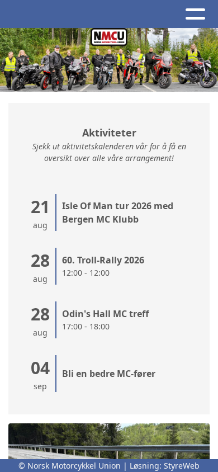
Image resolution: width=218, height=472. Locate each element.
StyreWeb (182, 465)
